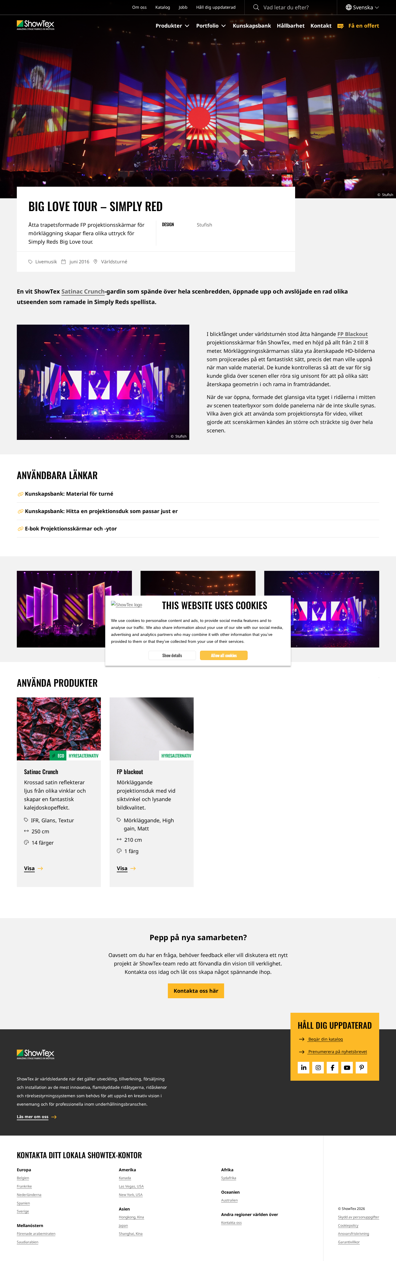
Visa (29, 868)
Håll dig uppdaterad (216, 7)
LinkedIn (303, 1067)
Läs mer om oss (32, 1116)
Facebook (332, 1067)
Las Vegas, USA (131, 1186)
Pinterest (361, 1067)
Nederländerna (29, 1194)
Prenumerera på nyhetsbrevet (337, 1051)
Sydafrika (228, 1177)
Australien (229, 1200)
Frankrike (24, 1186)
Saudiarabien (27, 1242)
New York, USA (131, 1194)
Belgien (23, 1177)
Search (256, 7)
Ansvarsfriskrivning (353, 1233)
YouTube (347, 1067)
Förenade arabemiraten (36, 1233)
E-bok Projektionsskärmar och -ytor (71, 528)
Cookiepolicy (348, 1225)
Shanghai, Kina (131, 1233)
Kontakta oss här (196, 990)
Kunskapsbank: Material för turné (69, 493)
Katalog (162, 7)
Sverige (23, 1211)
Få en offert (363, 25)
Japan (123, 1225)
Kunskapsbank (252, 25)
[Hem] (35, 25)
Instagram (318, 1067)
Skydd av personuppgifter (358, 1217)
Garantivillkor (349, 1242)
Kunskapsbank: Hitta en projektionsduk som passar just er (101, 511)
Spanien (23, 1203)
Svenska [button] (363, 7)
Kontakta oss (231, 1222)
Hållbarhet (291, 25)
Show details (172, 655)
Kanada (125, 1177)
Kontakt (321, 25)
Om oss (139, 7)
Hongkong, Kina (131, 1217)
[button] (173, 25)
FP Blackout (352, 333)
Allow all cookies (224, 655)
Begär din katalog (325, 1039)
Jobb (183, 7)
